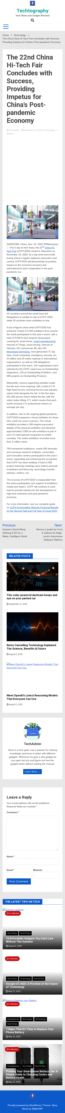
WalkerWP (37, 1108)
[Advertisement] (32, 169)
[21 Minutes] (32, 909)
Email (10, 870)
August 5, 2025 (15, 704)
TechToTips (25, 933)
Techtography (32, 11)
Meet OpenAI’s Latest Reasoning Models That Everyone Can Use (32, 697)
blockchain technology (18, 351)
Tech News (12, 933)
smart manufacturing (45, 341)
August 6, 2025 (15, 654)
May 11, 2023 (14, 991)
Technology (49, 130)
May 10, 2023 (14, 1037)
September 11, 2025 (17, 604)
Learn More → (32, 771)
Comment (13, 812)
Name (10, 856)
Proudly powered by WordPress (25, 1105)
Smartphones (13, 1019)
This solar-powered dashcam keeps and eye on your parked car (32, 597)
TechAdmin (14, 130)
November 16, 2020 (32, 130)
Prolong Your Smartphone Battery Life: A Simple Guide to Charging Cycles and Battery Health (32, 1074)
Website (37, 870)
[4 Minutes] (32, 1000)
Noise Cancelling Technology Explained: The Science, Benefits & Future (31, 647)
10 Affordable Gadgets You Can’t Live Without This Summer (29, 940)
